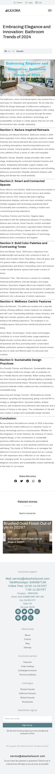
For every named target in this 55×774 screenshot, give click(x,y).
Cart (40, 3)
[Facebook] (18, 611)
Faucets (19, 51)
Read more (13, 552)
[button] (15, 481)
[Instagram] (37, 611)
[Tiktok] (24, 618)
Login (30, 3)
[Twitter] (24, 611)
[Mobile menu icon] (50, 10)
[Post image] (27, 537)
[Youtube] (31, 611)
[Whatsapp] (31, 618)
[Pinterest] (18, 618)
